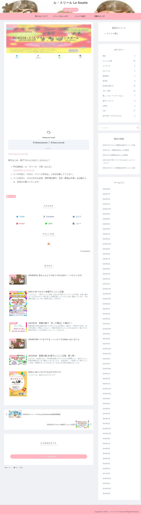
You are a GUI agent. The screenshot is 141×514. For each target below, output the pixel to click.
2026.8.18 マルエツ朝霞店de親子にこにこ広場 (119, 145)
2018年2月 (106, 468)
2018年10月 (107, 433)
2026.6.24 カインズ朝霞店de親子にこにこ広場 (119, 168)
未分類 (119, 81)
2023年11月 (107, 294)
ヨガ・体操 (119, 91)
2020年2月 (106, 378)
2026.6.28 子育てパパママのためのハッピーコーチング (119, 161)
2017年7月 (106, 473)
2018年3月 (106, 463)
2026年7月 (106, 194)
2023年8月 (106, 304)
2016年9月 (106, 483)
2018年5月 (106, 453)
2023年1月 (106, 324)
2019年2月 (106, 418)
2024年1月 (106, 284)
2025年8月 (106, 219)
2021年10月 (107, 354)
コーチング (119, 66)
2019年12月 (107, 389)
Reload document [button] (41, 142)
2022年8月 (106, 334)
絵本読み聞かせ (119, 86)
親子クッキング (119, 101)
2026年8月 (106, 189)
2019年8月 (106, 398)
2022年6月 (106, 339)
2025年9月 (106, 214)
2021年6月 (106, 359)
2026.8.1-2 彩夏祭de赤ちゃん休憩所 (116, 150)
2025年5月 (106, 229)
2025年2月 (106, 239)
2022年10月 (107, 329)
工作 (119, 111)
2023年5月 (106, 314)
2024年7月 (106, 259)
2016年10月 (107, 478)
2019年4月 (106, 413)
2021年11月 (107, 349)
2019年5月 (106, 409)
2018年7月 (106, 443)
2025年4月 (106, 234)
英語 (119, 56)
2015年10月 (107, 488)
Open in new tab (58, 142)
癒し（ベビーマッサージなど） (119, 96)
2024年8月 (106, 254)
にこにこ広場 (119, 61)
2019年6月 (106, 403)
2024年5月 (106, 269)
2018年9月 (106, 438)
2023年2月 (106, 319)
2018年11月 (107, 428)
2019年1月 (106, 423)
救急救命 (119, 76)
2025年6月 (106, 224)
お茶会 (119, 106)
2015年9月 (106, 493)
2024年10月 (107, 244)
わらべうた (119, 71)
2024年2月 (106, 279)
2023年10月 (107, 299)
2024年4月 (106, 274)
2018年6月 (106, 448)
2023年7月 (106, 309)
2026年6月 (106, 199)
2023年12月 (107, 289)
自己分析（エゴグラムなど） (119, 116)
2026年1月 (106, 204)
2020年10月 (107, 369)
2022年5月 (106, 344)
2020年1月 (106, 384)
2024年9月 (106, 249)
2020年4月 (106, 374)
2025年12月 (107, 209)
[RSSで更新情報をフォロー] (48, 243)
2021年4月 (106, 364)
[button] (138, 127)
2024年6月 (106, 264)
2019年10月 (107, 394)
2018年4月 (106, 458)
